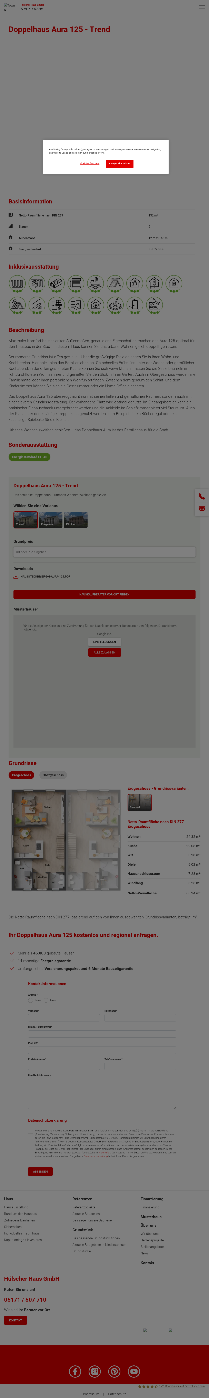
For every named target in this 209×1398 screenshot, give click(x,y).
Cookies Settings (90, 163)
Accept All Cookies (119, 163)
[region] (105, 157)
